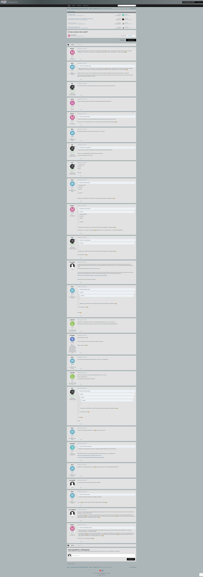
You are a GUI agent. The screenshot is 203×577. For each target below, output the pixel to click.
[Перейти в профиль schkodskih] (72, 447)
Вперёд (72, 44)
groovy (72, 99)
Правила (73, 5)
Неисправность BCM (71, 14)
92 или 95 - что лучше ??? (72, 22)
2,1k (72, 344)
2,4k (72, 72)
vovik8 (71, 15)
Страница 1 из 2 (79, 44)
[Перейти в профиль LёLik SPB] (72, 323)
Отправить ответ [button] (131, 559)
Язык (94, 573)
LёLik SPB (72, 319)
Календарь (79, 5)
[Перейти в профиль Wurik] (72, 67)
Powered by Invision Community (101, 575)
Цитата (81, 79)
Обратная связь (86, 5)
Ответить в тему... (77, 555)
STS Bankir (72, 335)
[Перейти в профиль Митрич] (69, 35)
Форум (69, 5)
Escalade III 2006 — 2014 (80, 36)
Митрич (72, 48)
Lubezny (126, 14)
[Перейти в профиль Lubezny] (123, 15)
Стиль (98, 573)
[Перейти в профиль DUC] (72, 87)
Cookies (108, 573)
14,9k (73, 92)
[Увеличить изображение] (105, 50)
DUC (72, 83)
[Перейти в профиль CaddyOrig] (123, 19)
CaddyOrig (72, 19)
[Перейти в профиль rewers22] (123, 23)
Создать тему (122, 40)
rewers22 (126, 22)
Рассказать (124, 35)
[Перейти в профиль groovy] (72, 103)
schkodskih (72, 443)
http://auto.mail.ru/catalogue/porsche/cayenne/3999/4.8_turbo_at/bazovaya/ (90, 457)
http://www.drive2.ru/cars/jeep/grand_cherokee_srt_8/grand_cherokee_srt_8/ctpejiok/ (92, 275)
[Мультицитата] (78, 59)
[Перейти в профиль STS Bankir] (72, 339)
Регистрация (199, 2)
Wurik (72, 63)
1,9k (72, 108)
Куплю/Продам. (84, 19)
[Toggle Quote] (80, 211)
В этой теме (130, 5)
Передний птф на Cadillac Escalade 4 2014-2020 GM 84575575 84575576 (80, 18)
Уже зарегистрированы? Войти (188, 2)
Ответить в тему (131, 40)
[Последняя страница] (75, 44)
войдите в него (105, 551)
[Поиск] (135, 5)
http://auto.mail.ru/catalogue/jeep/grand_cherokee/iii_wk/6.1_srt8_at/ (89, 455)
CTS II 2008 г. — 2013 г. (80, 15)
